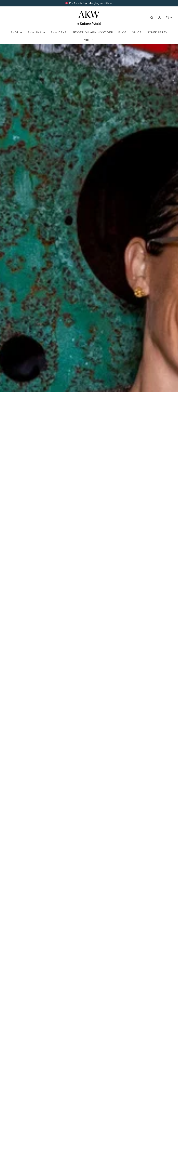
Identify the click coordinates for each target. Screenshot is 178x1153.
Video (89, 40)
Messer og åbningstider (92, 32)
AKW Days (59, 32)
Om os (137, 32)
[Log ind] (159, 17)
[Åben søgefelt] (152, 17)
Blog (122, 32)
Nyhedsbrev (157, 32)
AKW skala (36, 32)
